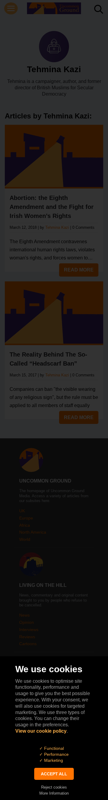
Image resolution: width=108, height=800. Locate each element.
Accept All (54, 773)
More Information (54, 793)
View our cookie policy (41, 731)
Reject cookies (54, 787)
